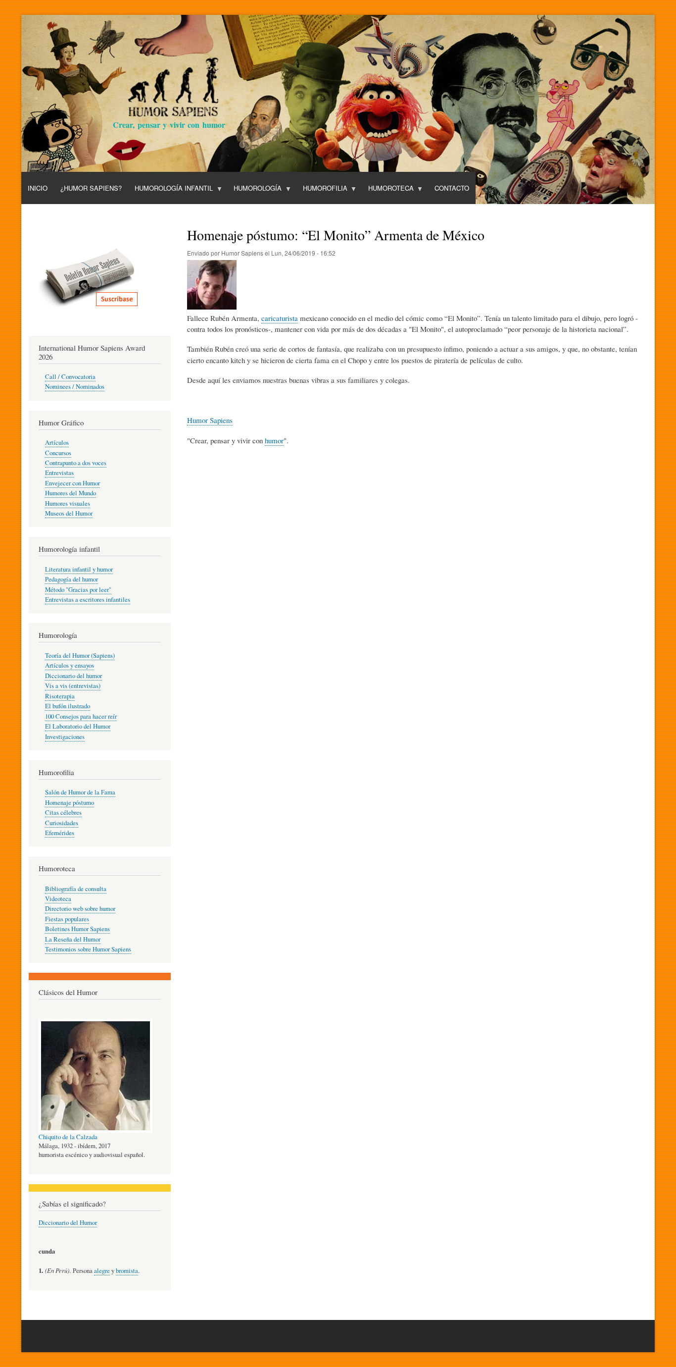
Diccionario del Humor (68, 1222)
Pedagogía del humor (71, 579)
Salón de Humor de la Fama (80, 792)
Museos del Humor (69, 513)
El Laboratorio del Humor (77, 726)
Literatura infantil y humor (79, 569)
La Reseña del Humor (72, 939)
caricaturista (279, 318)
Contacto (452, 188)
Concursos (58, 453)
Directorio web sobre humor (80, 908)
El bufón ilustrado (67, 706)
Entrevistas (59, 473)
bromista (127, 1270)
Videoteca (58, 898)
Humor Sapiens (210, 420)
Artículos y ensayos (69, 665)
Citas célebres (63, 812)
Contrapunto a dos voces (75, 463)
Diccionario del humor (73, 676)
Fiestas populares (67, 919)
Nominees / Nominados (74, 386)
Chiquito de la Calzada (68, 1137)
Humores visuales (67, 503)
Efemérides (59, 833)
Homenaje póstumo (69, 802)
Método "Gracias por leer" (78, 589)
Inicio (38, 188)
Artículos (57, 442)
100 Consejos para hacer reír (81, 716)
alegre (102, 1270)
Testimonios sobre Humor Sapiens (88, 949)
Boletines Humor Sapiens (77, 929)
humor (274, 440)
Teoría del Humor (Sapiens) (80, 655)
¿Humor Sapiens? (91, 188)
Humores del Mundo (70, 493)
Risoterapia (60, 696)
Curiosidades (61, 823)
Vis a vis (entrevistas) (72, 686)
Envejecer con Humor (72, 483)
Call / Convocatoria (70, 376)
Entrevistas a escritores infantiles (87, 599)
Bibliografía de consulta (75, 889)
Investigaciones (65, 737)
